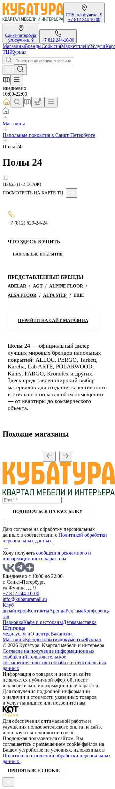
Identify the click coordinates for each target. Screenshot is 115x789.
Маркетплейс (75, 46)
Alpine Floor (66, 286)
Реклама (74, 610)
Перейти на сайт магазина (53, 320)
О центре (40, 633)
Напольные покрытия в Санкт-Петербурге (49, 135)
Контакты (38, 610)
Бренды (33, 46)
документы (72, 639)
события (51, 639)
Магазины (14, 46)
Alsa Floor (22, 295)
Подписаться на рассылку (47, 511)
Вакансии (61, 633)
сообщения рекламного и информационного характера (47, 555)
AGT (37, 286)
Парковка (13, 622)
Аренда (57, 610)
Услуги (97, 46)
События (51, 46)
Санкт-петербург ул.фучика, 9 (21, 38)
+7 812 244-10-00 (84, 19)
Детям (69, 622)
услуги (22, 633)
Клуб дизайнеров (15, 607)
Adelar (17, 286)
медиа (9, 633)
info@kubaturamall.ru (25, 599)
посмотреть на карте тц (33, 193)
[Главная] (6, 112)
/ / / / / (47, 291)
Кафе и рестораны (43, 622)
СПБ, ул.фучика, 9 (84, 14)
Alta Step (55, 295)
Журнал (18, 52)
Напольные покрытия (38, 254)
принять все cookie (34, 770)
